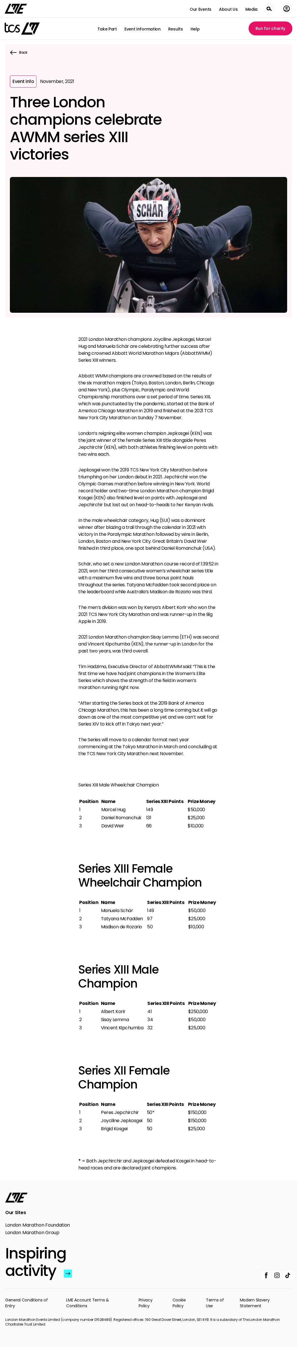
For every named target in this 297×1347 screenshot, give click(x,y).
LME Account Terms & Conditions (87, 1303)
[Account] (286, 9)
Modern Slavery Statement (255, 1303)
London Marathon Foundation (37, 1225)
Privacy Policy (146, 1303)
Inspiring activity (33, 1262)
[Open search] (269, 9)
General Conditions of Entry (26, 1303)
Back (23, 52)
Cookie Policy (179, 1303)
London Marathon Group (32, 1233)
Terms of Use (215, 1303)
